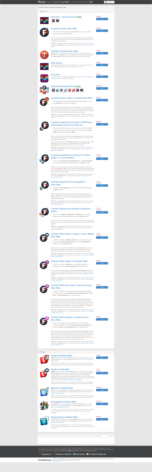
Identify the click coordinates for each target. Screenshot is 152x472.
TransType (62, 2)
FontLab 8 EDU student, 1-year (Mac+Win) (69, 261)
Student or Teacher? (63, 454)
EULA (84, 450)
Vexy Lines (55, 74)
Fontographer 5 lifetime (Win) (63, 402)
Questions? (46, 454)
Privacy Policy (54, 461)
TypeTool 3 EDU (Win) (60, 369)
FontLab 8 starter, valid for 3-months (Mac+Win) (71, 98)
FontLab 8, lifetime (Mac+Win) (64, 28)
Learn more (80, 66)
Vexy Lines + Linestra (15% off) (64, 17)
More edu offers (90, 255)
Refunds (89, 450)
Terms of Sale (59, 461)
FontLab (56, 2)
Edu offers (88, 149)
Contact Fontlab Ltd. (97, 454)
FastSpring (62, 450)
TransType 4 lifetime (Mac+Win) (64, 51)
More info (83, 45)
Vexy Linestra (56, 63)
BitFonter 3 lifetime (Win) (62, 388)
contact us (81, 145)
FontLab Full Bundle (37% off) (64, 86)
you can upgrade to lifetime (86, 273)
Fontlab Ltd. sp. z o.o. (66, 449)
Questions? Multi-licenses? (83, 56)
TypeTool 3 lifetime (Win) (61, 355)
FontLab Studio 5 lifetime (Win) (64, 417)
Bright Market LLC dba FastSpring (75, 448)
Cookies (94, 450)
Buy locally (80, 454)
